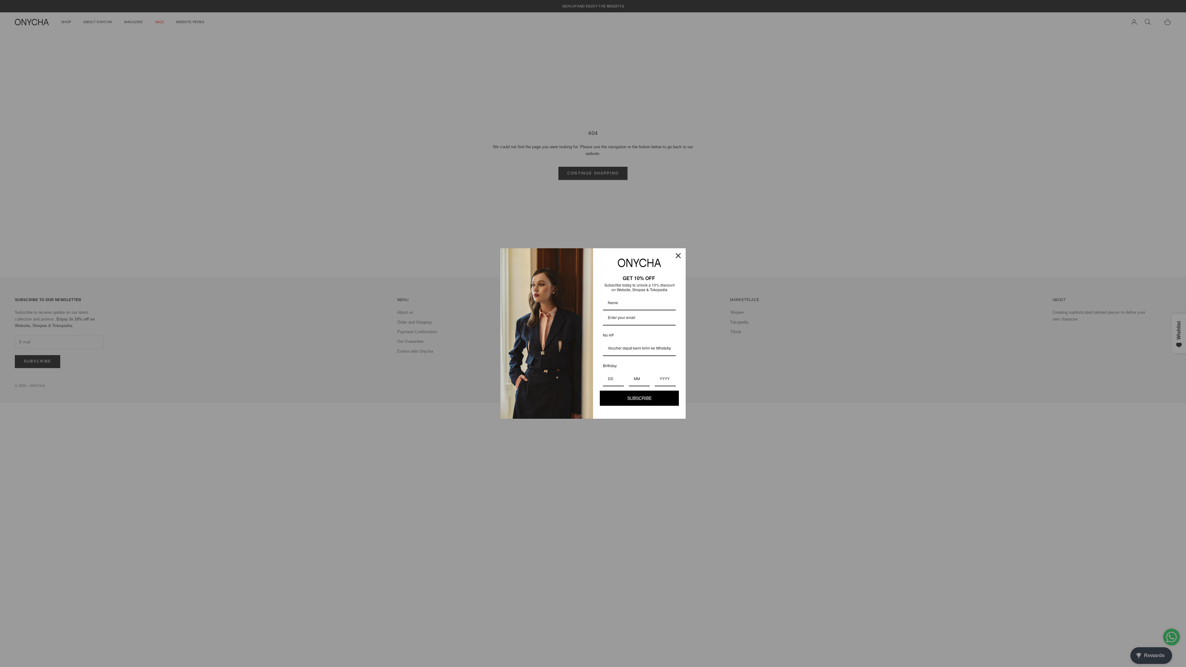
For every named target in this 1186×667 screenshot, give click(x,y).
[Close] (678, 255)
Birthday (610, 365)
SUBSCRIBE (639, 398)
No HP (608, 335)
